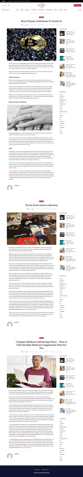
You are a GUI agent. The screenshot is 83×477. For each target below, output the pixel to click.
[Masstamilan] (41, 5)
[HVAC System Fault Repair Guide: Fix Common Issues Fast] (62, 50)
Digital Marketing (63, 100)
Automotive (62, 96)
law (60, 113)
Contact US (77, 5)
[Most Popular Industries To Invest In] (31, 44)
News (22, 9)
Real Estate (62, 121)
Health (60, 9)
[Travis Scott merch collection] (31, 228)
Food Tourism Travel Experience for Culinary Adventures (70, 66)
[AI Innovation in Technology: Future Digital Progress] (62, 33)
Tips (60, 129)
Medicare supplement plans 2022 (26, 405)
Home (17, 9)
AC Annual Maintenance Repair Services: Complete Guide (70, 41)
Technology (33, 9)
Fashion (55, 9)
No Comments (52, 24)
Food (61, 107)
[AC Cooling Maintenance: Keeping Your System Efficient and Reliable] (62, 83)
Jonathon (27, 24)
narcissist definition (20, 436)
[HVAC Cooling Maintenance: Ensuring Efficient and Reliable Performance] (62, 74)
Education (62, 102)
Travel (65, 9)
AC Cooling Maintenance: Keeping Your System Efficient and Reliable (71, 84)
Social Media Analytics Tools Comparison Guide (70, 58)
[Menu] (80, 9)
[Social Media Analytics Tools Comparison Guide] (62, 58)
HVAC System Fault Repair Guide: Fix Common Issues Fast (70, 50)
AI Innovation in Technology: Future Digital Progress (70, 33)
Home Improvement (63, 111)
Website (61, 133)
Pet (60, 119)
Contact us (37, 469)
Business (27, 9)
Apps (61, 94)
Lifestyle (61, 115)
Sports (61, 125)
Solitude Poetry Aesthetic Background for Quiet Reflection (19, 1)
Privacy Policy (45, 469)
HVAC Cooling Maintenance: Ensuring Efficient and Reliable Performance (71, 74)
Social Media (49, 9)
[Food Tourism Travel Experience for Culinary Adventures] (62, 66)
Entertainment (41, 9)
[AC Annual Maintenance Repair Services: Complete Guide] (62, 41)
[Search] (79, 9)
